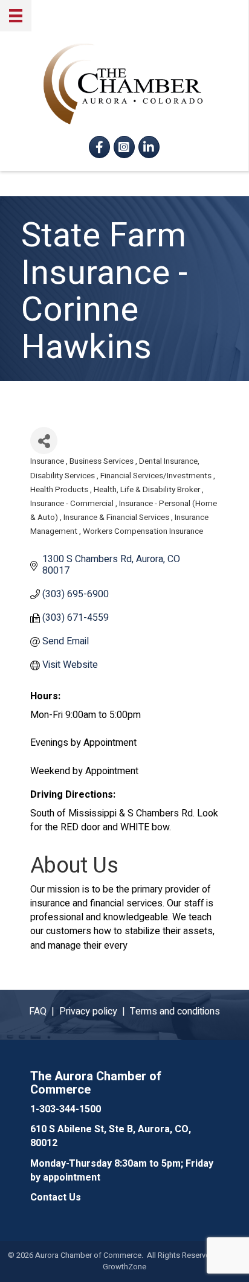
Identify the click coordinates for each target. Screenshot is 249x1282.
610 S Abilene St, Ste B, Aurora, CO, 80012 (110, 1136)
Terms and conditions (175, 1011)
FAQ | (44, 1011)
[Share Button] (43, 440)
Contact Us (55, 1197)
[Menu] (15, 15)
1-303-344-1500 (65, 1109)
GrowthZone (124, 1266)
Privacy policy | (94, 1011)
